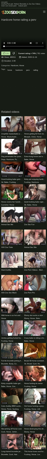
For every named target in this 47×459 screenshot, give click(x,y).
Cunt (35, 364)
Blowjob (27, 137)
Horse (21, 65)
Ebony (26, 318)
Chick (33, 137)
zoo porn (4, 2)
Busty (11, 364)
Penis (9, 409)
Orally (44, 454)
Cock (16, 364)
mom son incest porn (9, 6)
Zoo (20, 137)
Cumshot (4, 205)
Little (39, 409)
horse (10, 70)
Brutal (29, 364)
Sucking (44, 318)
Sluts (38, 318)
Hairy (16, 454)
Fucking (12, 182)
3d (2, 182)
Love (39, 454)
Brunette (4, 364)
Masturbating (12, 137)
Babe (26, 159)
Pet (41, 182)
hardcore (19, 70)
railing (35, 70)
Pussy (17, 159)
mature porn (22, 6)
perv (28, 70)
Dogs (3, 159)
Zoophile (19, 386)
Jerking (15, 432)
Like (7, 53)
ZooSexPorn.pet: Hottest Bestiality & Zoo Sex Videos (20, 4)
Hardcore (14, 65)
